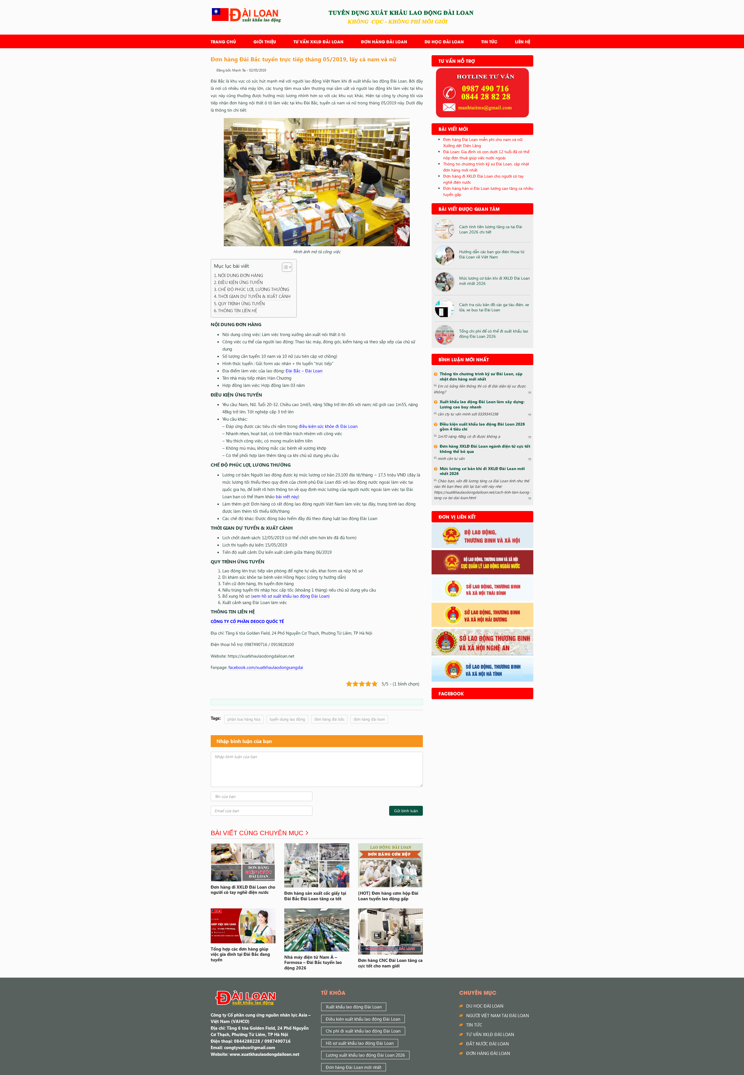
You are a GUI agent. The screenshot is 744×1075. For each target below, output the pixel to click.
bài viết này (287, 496)
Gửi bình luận (406, 810)
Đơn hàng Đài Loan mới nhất (353, 1067)
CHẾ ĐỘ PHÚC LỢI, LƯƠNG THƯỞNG (253, 289)
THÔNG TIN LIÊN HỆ (237, 310)
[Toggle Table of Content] (284, 267)
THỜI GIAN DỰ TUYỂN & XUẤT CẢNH (254, 296)
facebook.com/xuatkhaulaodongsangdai (265, 667)
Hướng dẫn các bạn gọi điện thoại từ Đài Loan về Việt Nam (491, 254)
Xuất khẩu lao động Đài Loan (354, 1007)
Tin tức (489, 41)
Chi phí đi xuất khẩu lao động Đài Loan (363, 1031)
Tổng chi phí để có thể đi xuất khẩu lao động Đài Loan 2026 (493, 333)
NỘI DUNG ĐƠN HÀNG (240, 275)
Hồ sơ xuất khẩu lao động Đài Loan (360, 1043)
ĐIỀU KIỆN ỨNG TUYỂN (240, 282)
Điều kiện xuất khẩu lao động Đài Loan (363, 1019)
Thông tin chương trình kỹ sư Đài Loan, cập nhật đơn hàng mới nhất (481, 376)
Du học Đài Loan (444, 41)
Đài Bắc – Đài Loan (304, 371)
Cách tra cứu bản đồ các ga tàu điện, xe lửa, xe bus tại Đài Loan (494, 307)
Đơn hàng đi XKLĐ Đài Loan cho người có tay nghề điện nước (243, 889)
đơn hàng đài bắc (329, 719)
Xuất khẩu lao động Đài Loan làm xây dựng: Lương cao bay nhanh (482, 404)
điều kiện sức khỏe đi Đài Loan (328, 426)
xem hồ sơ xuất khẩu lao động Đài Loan (290, 596)
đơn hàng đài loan (369, 719)
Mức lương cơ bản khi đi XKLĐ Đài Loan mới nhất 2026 (494, 280)
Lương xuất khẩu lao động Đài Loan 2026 (365, 1055)
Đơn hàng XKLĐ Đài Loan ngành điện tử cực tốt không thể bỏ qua (485, 448)
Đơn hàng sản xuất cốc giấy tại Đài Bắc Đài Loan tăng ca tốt (315, 895)
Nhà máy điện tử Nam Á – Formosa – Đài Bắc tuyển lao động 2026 (313, 962)
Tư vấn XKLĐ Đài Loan (319, 41)
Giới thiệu (264, 41)
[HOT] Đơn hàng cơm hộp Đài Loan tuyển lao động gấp (388, 895)
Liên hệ (522, 41)
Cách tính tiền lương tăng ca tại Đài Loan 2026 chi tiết (490, 229)
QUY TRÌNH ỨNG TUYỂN (241, 303)
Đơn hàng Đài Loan (384, 41)
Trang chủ (223, 41)
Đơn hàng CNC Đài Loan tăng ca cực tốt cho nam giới (390, 963)
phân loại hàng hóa (244, 719)
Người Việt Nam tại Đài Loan (497, 1015)
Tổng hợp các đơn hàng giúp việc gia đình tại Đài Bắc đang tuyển (240, 954)
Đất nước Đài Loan (487, 1044)
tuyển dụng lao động (287, 719)
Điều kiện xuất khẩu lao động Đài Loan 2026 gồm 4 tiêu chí (482, 426)
